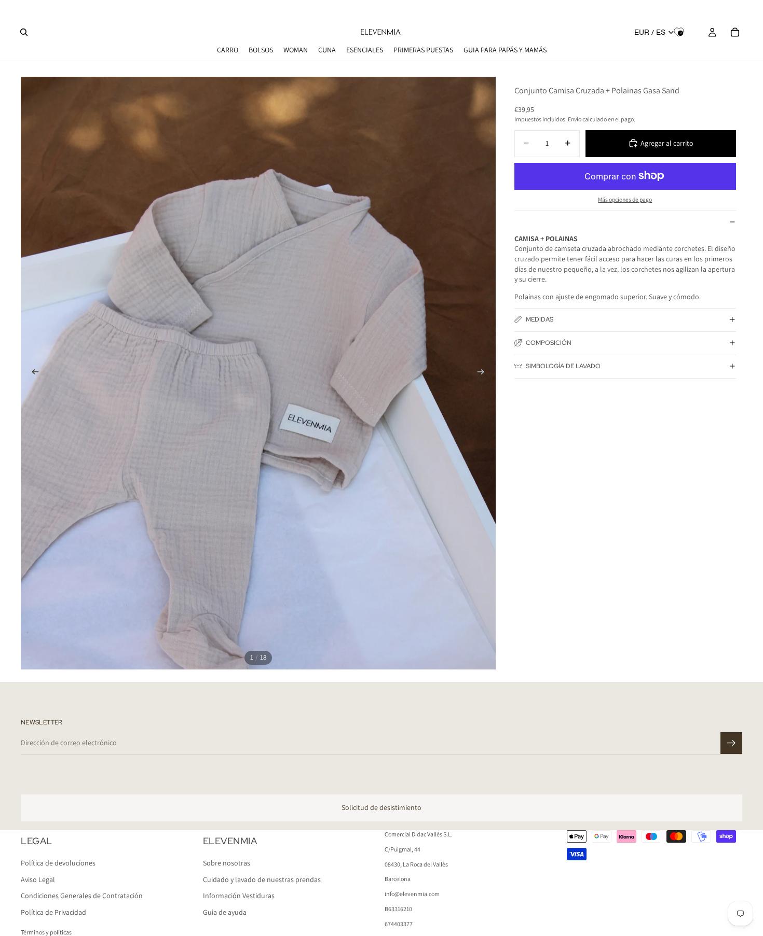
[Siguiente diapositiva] (484, 372)
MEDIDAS (539, 319)
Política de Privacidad (53, 912)
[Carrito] (735, 32)
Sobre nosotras (226, 863)
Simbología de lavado (563, 366)
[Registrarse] (731, 743)
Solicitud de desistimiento (381, 807)
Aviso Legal (38, 879)
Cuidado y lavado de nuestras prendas (262, 879)
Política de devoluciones (58, 863)
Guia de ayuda (225, 912)
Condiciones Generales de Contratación (82, 895)
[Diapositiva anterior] (32, 372)
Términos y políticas (46, 932)
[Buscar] (23, 32)
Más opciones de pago (625, 199)
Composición (548, 343)
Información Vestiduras (239, 895)
